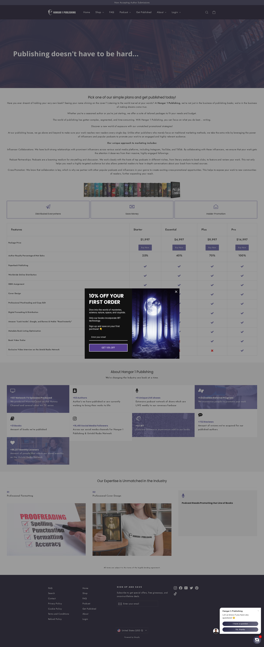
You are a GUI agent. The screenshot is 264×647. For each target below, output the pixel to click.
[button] (257, 640)
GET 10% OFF (108, 347)
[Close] (176, 291)
